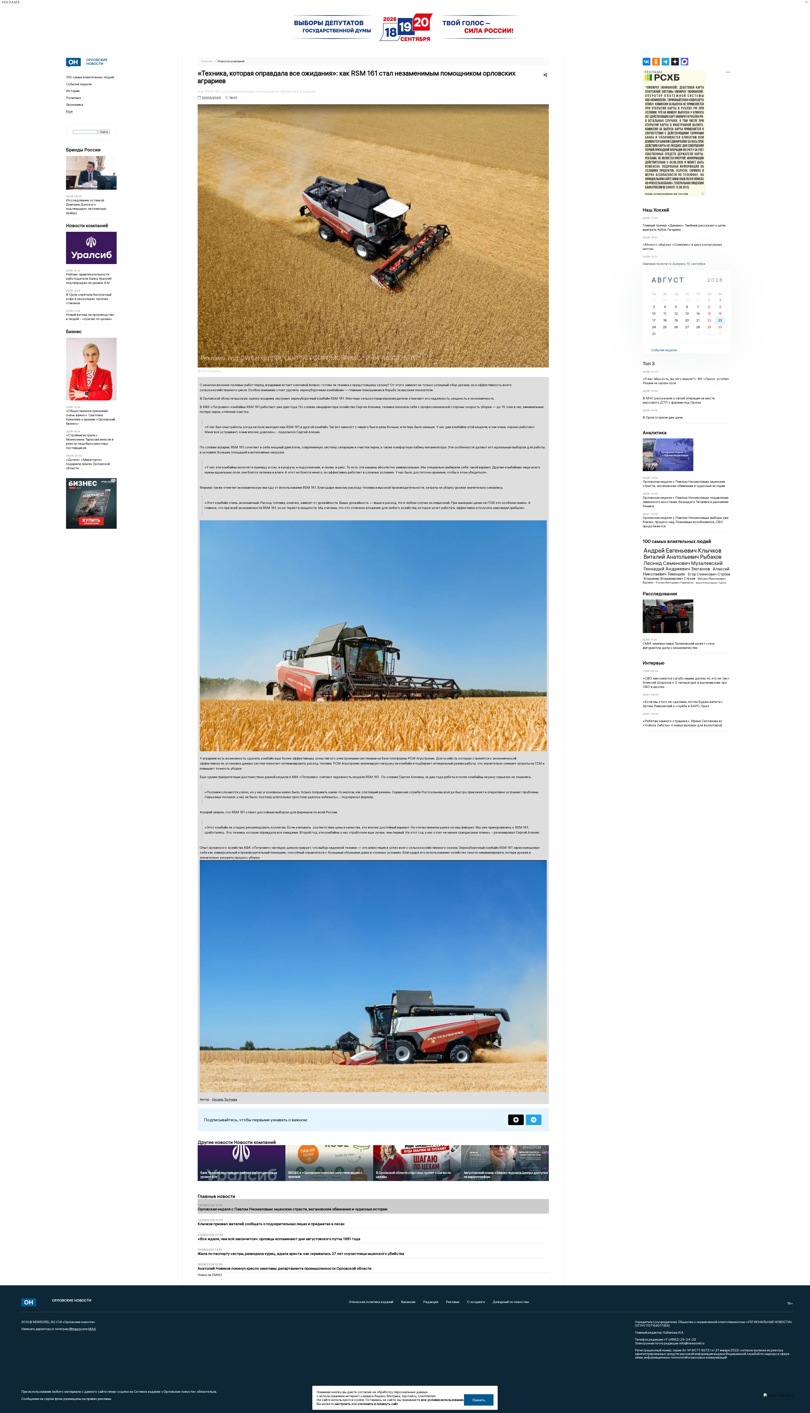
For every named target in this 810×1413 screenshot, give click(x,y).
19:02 (654, 390)
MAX (92, 1329)
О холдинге (476, 1302)
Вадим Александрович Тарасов (711, 582)
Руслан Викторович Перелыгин (675, 582)
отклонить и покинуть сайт (378, 1404)
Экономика (74, 104)
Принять (478, 1400)
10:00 (654, 477)
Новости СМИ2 (210, 1275)
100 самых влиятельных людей (90, 77)
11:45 (77, 310)
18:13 (77, 431)
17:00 (654, 218)
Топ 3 (649, 363)
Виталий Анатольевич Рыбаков (682, 556)
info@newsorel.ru (691, 1343)
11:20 (654, 639)
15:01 (654, 256)
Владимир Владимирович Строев (670, 578)
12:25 (77, 290)
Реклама (452, 1302)
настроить (343, 1404)
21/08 (69, 270)
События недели (79, 84)
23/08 (646, 218)
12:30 (77, 407)
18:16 (654, 410)
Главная (207, 61)
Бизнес (74, 331)
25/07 (646, 694)
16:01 (654, 237)
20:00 (78, 455)
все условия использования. (442, 1400)
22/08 (69, 196)
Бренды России (83, 149)
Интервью (653, 663)
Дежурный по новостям (511, 1302)
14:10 (77, 270)
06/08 (70, 455)
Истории (73, 91)
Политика (73, 98)
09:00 (78, 196)
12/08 (69, 431)
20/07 (646, 713)
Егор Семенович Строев (709, 574)
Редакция (430, 1302)
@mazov (75, 1329)
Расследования (660, 594)
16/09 (646, 639)
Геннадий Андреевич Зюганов (677, 569)
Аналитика (655, 432)
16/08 (646, 493)
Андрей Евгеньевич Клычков (682, 550)
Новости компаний (87, 225)
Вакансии (408, 1302)
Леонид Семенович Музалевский (683, 563)
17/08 (646, 671)
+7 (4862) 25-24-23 (680, 1339)
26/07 (646, 513)
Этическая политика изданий (371, 1302)
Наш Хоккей (656, 210)
